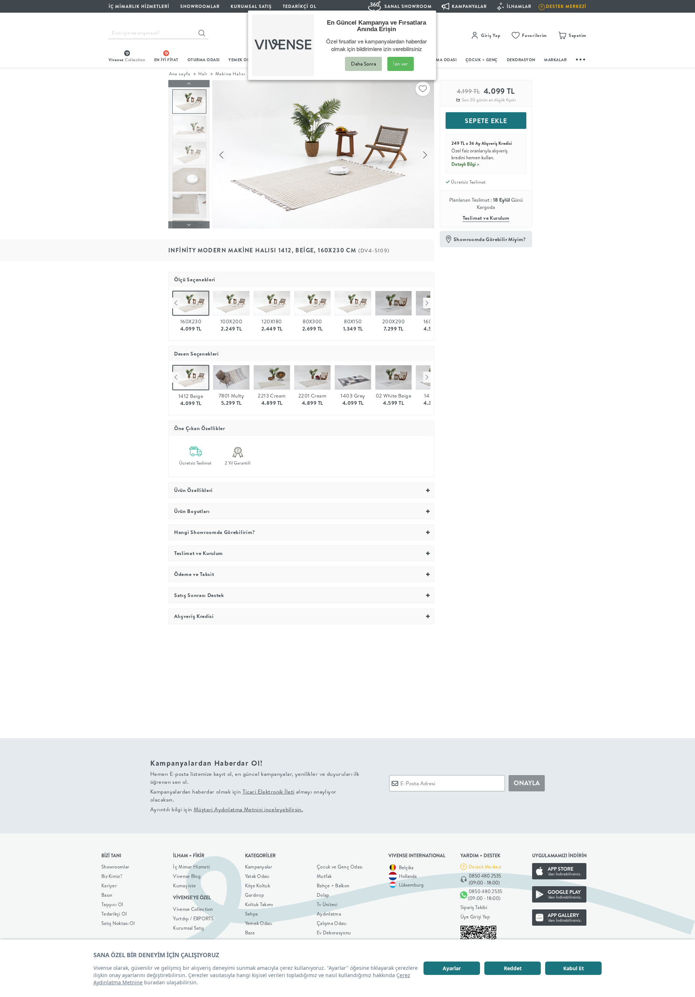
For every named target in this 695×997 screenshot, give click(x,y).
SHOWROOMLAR (200, 6)
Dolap (323, 895)
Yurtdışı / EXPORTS (193, 918)
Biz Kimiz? (111, 876)
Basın (107, 895)
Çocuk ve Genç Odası (340, 866)
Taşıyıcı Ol (112, 904)
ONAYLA (527, 782)
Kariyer (109, 885)
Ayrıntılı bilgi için (226, 809)
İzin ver (400, 64)
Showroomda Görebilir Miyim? (490, 239)
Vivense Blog (187, 876)
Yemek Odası (258, 923)
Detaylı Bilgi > (465, 164)
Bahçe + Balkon (333, 885)
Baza (249, 932)
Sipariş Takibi (473, 907)
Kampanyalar (258, 866)
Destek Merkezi (484, 866)
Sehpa (251, 913)
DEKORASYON (521, 60)
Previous (176, 303)
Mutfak (324, 876)
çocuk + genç (482, 60)
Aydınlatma (329, 913)
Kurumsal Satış (188, 928)
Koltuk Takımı (259, 904)
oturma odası (204, 60)
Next (426, 303)
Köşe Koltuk (257, 885)
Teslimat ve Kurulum (486, 218)
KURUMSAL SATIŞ (251, 6)
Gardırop (254, 895)
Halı (202, 74)
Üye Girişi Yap (475, 916)
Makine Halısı (230, 74)
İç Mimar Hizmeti (191, 866)
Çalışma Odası (331, 923)
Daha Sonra (363, 64)
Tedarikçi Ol (299, 6)
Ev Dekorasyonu (334, 932)
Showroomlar (115, 866)
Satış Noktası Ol (118, 923)
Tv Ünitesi (327, 904)
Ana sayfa (179, 74)
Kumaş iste (184, 885)
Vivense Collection (193, 909)
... (581, 58)
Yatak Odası (257, 876)
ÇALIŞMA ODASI (440, 60)
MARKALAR (555, 60)
